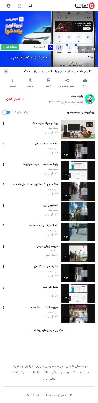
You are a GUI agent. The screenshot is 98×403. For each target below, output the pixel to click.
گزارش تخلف (19, 372)
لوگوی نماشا (50, 372)
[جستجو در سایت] (30, 6)
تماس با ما (49, 379)
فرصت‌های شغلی (77, 366)
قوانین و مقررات (22, 366)
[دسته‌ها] (20, 6)
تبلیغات (35, 372)
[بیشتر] (3, 123)
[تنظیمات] (8, 6)
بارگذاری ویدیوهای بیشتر (49, 330)
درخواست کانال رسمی (75, 372)
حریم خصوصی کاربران (49, 366)
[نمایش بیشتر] (6, 71)
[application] (49, 39)
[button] (88, 49)
